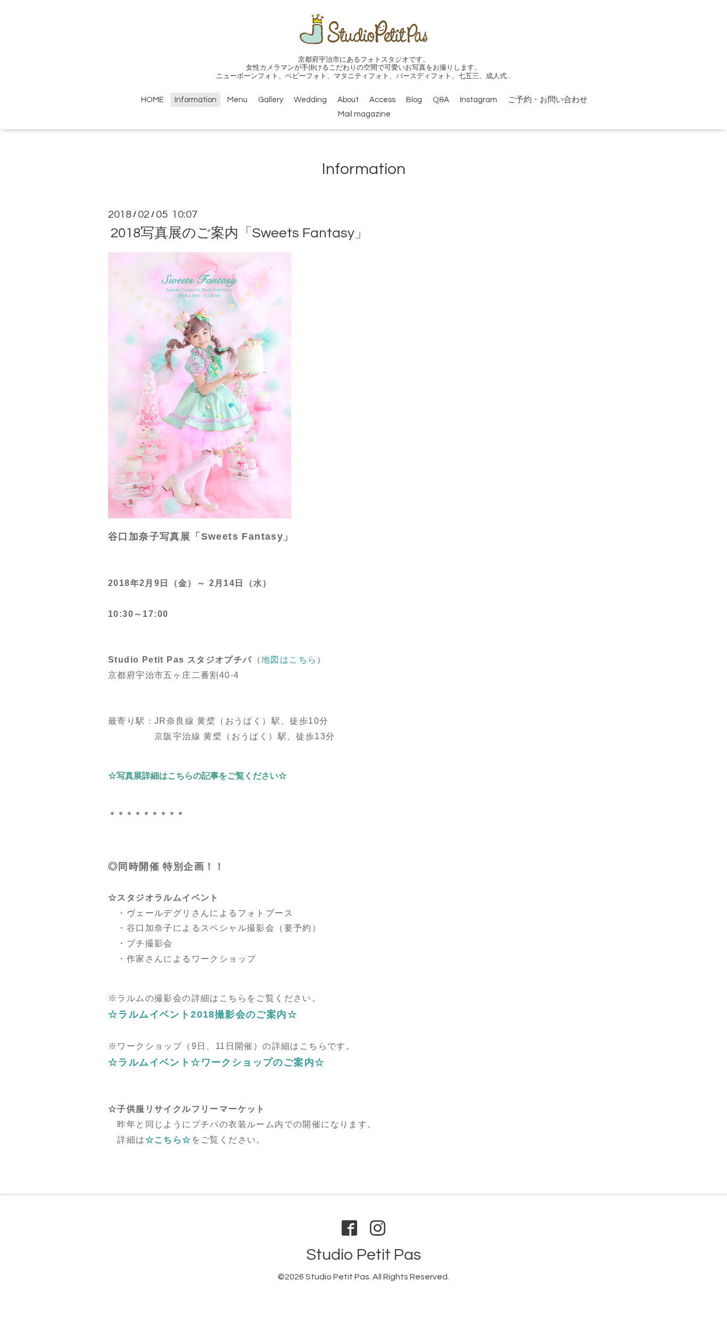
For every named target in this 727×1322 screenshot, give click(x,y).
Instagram (478, 100)
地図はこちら (289, 659)
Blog (414, 100)
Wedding (310, 100)
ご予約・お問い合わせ (548, 100)
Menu (237, 100)
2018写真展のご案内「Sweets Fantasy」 (239, 233)
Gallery (270, 100)
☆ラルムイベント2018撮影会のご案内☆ (203, 1014)
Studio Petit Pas (363, 1254)
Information (196, 100)
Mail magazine (364, 114)
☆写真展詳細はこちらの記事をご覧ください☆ (197, 776)
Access (382, 100)
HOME (152, 100)
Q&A (441, 100)
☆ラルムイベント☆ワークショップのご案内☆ (216, 1062)
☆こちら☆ (168, 1139)
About (348, 100)
